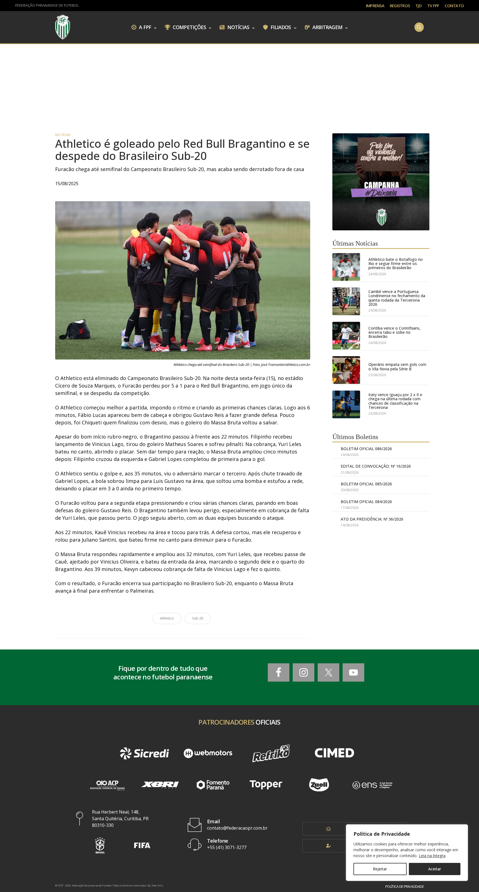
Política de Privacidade (404, 886)
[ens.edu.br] (372, 785)
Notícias (237, 27)
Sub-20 (197, 618)
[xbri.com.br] (160, 785)
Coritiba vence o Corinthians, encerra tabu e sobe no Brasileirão (394, 332)
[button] (100, 845)
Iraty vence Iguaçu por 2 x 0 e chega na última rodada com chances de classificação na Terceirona (395, 401)
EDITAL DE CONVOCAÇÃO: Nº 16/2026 (376, 466)
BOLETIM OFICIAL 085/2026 (366, 484)
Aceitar (434, 868)
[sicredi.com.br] (144, 753)
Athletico (167, 618)
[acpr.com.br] (107, 785)
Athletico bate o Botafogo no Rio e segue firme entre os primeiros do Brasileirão (395, 263)
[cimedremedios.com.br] (334, 753)
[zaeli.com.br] (319, 785)
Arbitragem (326, 27)
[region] (407, 852)
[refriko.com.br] (271, 753)
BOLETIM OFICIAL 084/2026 (366, 501)
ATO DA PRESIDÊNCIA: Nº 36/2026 (372, 519)
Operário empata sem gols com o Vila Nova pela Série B (397, 366)
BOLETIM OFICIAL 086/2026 (366, 449)
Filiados (280, 27)
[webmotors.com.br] (208, 753)
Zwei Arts (157, 885)
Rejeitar (380, 868)
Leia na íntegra (432, 855)
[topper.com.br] (266, 785)
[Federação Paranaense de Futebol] (62, 27)
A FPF (144, 27)
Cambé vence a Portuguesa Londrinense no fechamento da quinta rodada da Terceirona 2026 (396, 298)
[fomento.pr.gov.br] (213, 785)
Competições (189, 27)
